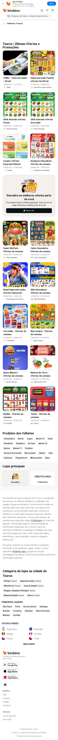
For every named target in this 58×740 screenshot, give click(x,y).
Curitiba (16, 615)
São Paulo (7, 607)
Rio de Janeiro (29, 607)
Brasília (6, 611)
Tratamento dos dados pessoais (29, 736)
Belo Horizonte (43, 611)
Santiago (44, 607)
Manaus (6, 615)
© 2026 (29, 729)
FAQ (4, 694)
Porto (17, 607)
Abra (51, 3)
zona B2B (7, 719)
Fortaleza (17, 611)
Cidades (6, 702)
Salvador (29, 611)
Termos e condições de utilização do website (29, 733)
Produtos (7, 705)
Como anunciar (9, 716)
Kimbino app (19, 551)
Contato (6, 698)
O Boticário (36, 520)
